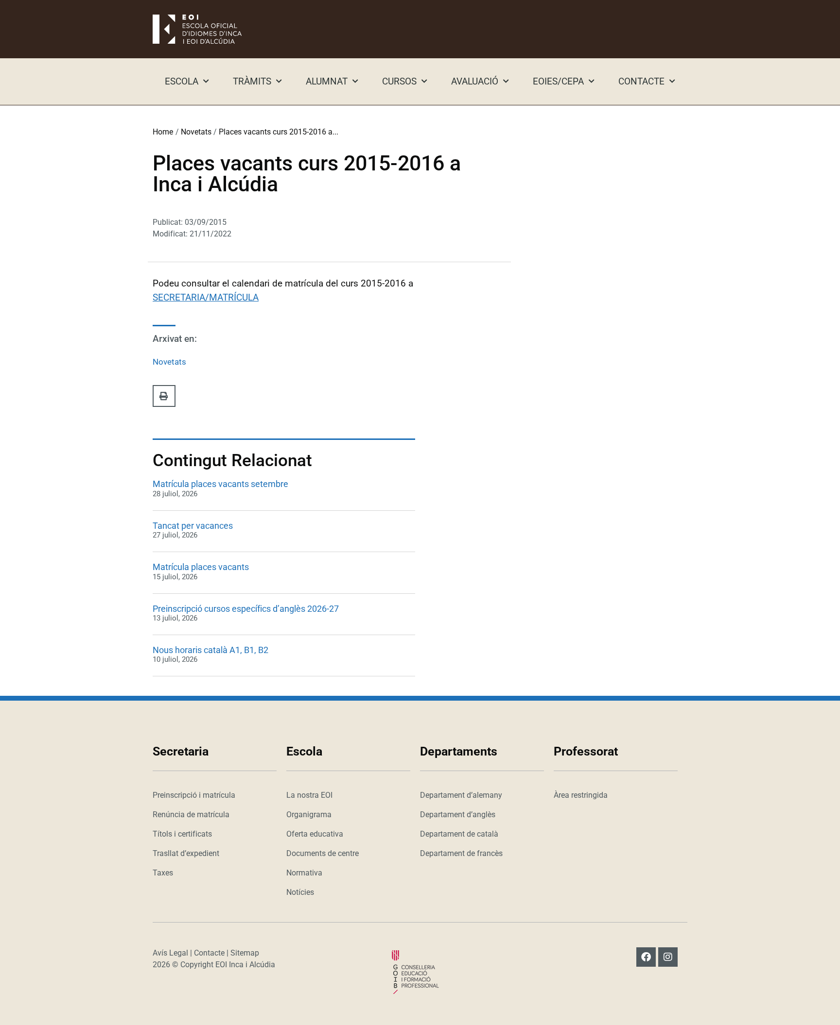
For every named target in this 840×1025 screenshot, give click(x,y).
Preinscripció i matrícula (194, 795)
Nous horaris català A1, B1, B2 (210, 650)
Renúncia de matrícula (191, 814)
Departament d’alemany (461, 795)
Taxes (163, 872)
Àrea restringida (581, 795)
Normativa (304, 872)
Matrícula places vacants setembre (220, 484)
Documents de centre (322, 853)
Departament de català (459, 834)
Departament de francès (461, 853)
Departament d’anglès (457, 814)
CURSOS (399, 81)
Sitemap (244, 953)
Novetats (196, 131)
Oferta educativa (314, 834)
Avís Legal (170, 953)
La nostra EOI (309, 795)
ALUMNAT (327, 81)
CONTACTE (641, 81)
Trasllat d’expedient (186, 853)
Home (163, 131)
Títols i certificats (182, 834)
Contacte (209, 953)
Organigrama (309, 814)
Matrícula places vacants (201, 567)
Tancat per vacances (193, 526)
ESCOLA (181, 81)
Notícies (300, 892)
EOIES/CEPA (558, 81)
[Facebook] (646, 957)
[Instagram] (668, 957)
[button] (164, 396)
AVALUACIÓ (474, 81)
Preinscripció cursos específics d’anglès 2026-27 (246, 609)
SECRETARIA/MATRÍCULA (206, 297)
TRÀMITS (252, 81)
